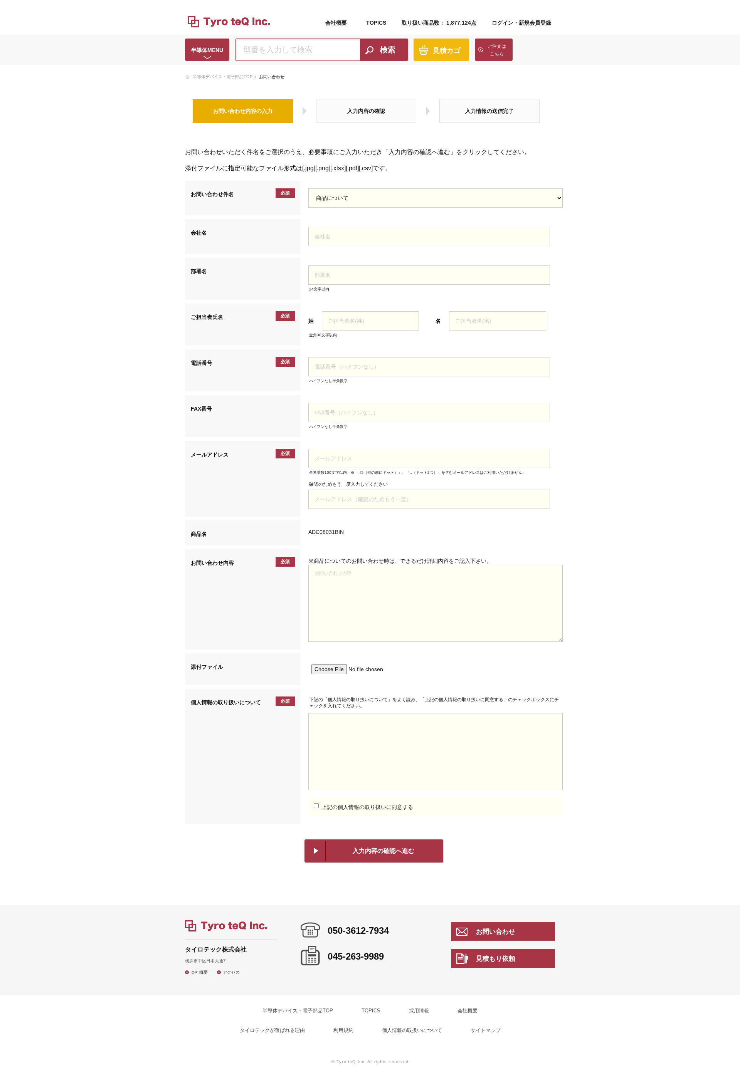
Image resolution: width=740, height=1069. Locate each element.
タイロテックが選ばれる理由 (272, 1030)
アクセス (231, 972)
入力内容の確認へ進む (383, 850)
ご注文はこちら (497, 50)
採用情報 (419, 1011)
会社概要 (336, 23)
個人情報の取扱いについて (412, 1030)
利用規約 (343, 1030)
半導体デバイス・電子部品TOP (222, 76)
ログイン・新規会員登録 (521, 23)
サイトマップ (486, 1030)
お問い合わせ (495, 931)
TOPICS (376, 23)
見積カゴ (447, 50)
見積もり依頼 (495, 958)
